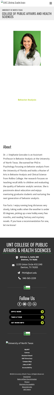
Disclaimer (27, 377)
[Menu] (51, 3)
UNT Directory (27, 358)
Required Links (27, 387)
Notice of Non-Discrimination (27, 379)
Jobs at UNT (27, 364)
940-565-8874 (27, 120)
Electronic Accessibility (27, 384)
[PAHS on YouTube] (24, 304)
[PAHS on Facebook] (19, 304)
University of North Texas (12, 10)
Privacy (27, 382)
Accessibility (27, 368)
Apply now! (16, 312)
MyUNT (27, 349)
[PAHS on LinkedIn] (34, 304)
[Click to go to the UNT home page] (13, 3)
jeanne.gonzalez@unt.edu (27, 124)
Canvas (27, 352)
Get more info (17, 323)
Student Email (27, 356)
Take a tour (16, 317)
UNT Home (27, 389)
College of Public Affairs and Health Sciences (27, 15)
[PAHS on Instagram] (29, 304)
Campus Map (27, 361)
